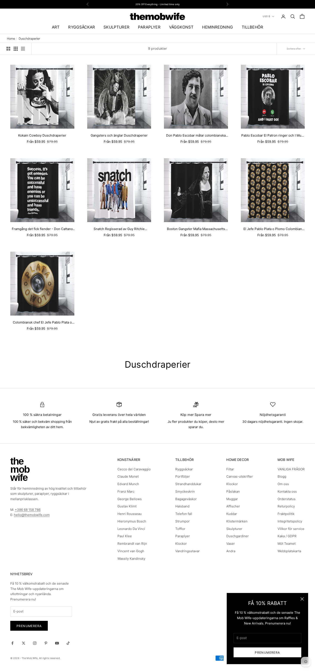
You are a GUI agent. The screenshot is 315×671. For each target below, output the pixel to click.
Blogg (282, 476)
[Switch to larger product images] (8, 48)
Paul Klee (124, 536)
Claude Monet (128, 476)
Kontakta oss (287, 491)
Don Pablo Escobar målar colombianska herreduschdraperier (196, 135)
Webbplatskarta (289, 551)
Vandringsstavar (187, 551)
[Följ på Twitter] (23, 643)
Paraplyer (182, 536)
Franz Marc (125, 491)
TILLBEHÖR (252, 27)
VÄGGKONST (181, 27)
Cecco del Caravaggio (134, 469)
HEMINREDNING (217, 27)
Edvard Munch (128, 484)
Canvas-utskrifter (239, 476)
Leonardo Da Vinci (131, 529)
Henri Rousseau (129, 514)
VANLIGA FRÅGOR (291, 469)
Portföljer (182, 476)
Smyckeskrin (185, 491)
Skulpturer (234, 529)
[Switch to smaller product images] (16, 48)
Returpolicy (286, 506)
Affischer (233, 506)
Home (11, 38)
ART (56, 27)
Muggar (232, 499)
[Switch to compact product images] (23, 48)
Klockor (181, 544)
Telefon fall (183, 514)
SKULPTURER (116, 27)
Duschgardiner (237, 536)
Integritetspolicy (290, 521)
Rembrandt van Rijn (132, 544)
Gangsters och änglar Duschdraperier (119, 135)
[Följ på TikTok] (68, 643)
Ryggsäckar (184, 469)
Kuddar (231, 514)
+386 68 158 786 (27, 510)
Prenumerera (267, 652)
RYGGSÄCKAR (81, 27)
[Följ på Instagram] (35, 643)
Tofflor (180, 529)
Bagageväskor (186, 499)
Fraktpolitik (286, 514)
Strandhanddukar (188, 484)
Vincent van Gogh (130, 551)
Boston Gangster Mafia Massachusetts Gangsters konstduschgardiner (196, 229)
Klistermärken (237, 521)
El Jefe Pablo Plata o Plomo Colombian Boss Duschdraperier (272, 229)
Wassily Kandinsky (131, 559)
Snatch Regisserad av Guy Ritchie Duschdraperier (119, 229)
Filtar (230, 469)
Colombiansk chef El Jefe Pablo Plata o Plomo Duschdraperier (42, 322)
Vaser (230, 544)
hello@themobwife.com (32, 515)
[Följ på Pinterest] (46, 643)
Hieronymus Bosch (131, 521)
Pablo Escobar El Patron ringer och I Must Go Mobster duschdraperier (272, 135)
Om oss (283, 484)
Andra (230, 551)
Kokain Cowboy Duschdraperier (42, 135)
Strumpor (182, 521)
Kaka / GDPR (287, 536)
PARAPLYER (149, 27)
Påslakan (233, 491)
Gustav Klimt (126, 506)
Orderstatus (287, 499)
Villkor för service (291, 529)
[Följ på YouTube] (57, 643)
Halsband (182, 506)
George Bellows (129, 499)
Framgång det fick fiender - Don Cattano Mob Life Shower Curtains (42, 229)
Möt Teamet (287, 544)
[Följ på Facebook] (12, 643)
